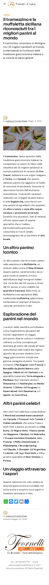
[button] (4, 3)
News (7, 15)
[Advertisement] (24, 89)
